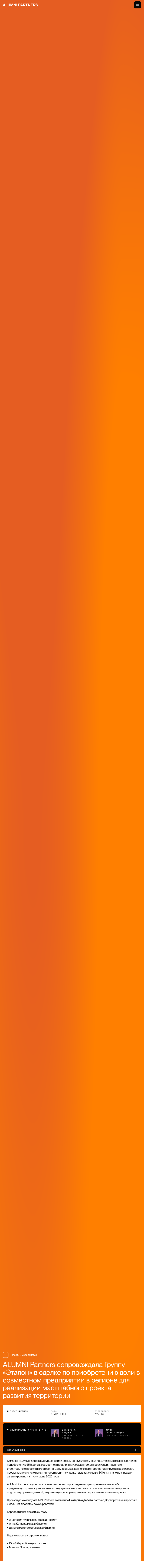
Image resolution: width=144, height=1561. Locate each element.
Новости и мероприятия (23, 1354)
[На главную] (20, 5)
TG (102, 1414)
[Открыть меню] (137, 4)
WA (96, 1414)
